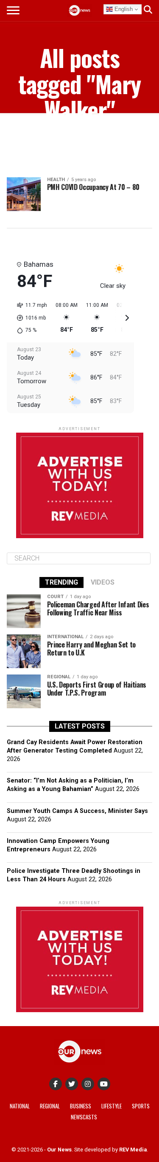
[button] (29, 318)
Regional (50, 1106)
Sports (141, 1106)
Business (80, 1106)
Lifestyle (111, 1106)
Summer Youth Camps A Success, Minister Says (77, 811)
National (20, 1106)
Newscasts (84, 1117)
